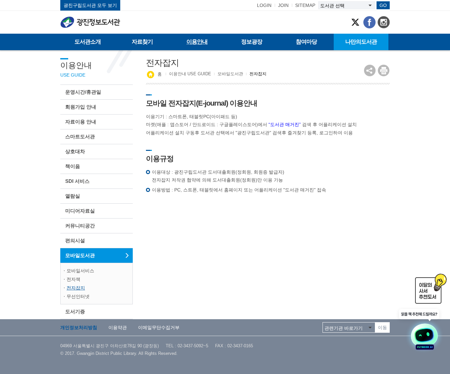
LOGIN (264, 5)
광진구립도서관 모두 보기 (90, 5)
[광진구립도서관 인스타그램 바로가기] (384, 22)
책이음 (72, 166)
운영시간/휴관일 (83, 92)
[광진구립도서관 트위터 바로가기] (355, 22)
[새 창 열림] (384, 70)
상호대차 (75, 151)
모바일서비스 (80, 270)
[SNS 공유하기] (370, 70)
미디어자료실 (80, 211)
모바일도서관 (80, 255)
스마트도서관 (80, 136)
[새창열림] (420, 329)
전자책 (73, 279)
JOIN (283, 5)
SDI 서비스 (77, 181)
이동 (382, 327)
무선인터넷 (78, 296)
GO (383, 5)
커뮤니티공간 (80, 225)
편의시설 (75, 240)
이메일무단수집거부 (159, 327)
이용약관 (117, 327)
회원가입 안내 (80, 107)
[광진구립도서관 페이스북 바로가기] (369, 22)
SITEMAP (305, 5)
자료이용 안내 (80, 121)
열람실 (72, 196)
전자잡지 (76, 287)
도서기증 (75, 311)
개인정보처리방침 (78, 327)
